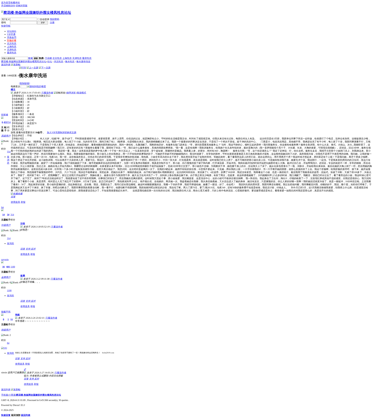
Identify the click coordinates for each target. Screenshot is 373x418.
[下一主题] (45, 67)
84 (11, 319)
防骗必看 (11, 40)
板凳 (22, 275)
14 (3, 214)
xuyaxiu (5, 259)
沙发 (22, 223)
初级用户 (5, 330)
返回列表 (5, 64)
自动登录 (44, 19)
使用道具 (15, 202)
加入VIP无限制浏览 (57, 132)
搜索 (30, 58)
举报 (23, 202)
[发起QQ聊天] (4, 348)
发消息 (8, 160)
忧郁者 (4, 114)
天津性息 (11, 49)
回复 (13, 196)
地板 (17, 314)
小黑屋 (12, 395)
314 (12, 214)
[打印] (22, 67)
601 (8, 267)
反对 (33, 249)
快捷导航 (5, 26)
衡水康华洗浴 (83, 61)
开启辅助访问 (8, 5)
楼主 (13, 89)
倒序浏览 (71, 92)
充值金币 (11, 37)
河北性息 (58, 61)
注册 (52, 22)
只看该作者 (47, 92)
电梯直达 (15, 86)
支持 (28, 249)
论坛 (11, 31)
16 (3, 267)
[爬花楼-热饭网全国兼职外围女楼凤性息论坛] (36, 12)
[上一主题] (32, 67)
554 (9, 122)
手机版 (4, 395)
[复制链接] (24, 83)
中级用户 (5, 225)
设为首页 (5, 2)
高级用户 (5, 136)
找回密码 (54, 19)
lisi (2, 207)
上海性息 (11, 46)
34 (8, 214)
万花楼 (48, 58)
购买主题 (71, 132)
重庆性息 (11, 52)
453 (5, 122)
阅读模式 (81, 92)
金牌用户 (5, 277)
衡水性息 (69, 61)
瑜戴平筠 (5, 312)
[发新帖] (15, 64)
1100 (12, 267)
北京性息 (11, 43)
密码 (3, 22)
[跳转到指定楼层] (36, 86)
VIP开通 (11, 34)
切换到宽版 (21, 5)
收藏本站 (15, 2)
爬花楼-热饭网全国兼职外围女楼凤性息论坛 (23, 61)
